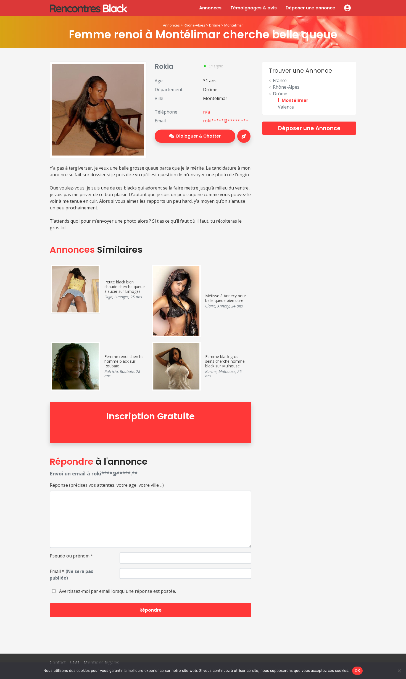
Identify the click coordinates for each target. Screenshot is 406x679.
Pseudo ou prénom (71, 556)
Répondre (150, 610)
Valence (286, 107)
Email (71, 574)
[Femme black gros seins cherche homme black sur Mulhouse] (176, 366)
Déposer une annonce (310, 8)
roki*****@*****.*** (225, 121)
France (280, 80)
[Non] (399, 670)
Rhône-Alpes (194, 25)
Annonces (210, 8)
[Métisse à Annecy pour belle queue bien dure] (176, 300)
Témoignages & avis (253, 8)
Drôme (214, 25)
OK (357, 670)
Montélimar (233, 25)
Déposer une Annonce (309, 128)
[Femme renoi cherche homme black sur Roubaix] (75, 366)
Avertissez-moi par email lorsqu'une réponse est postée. (117, 591)
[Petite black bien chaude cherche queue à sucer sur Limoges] (75, 289)
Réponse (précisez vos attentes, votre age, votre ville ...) (107, 485)
